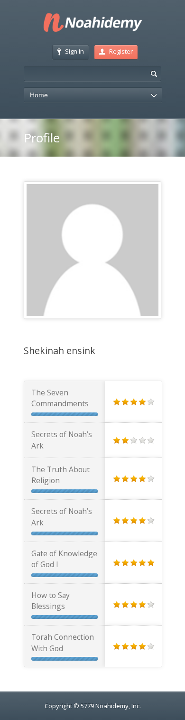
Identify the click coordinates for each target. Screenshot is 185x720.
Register (121, 51)
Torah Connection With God (62, 642)
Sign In (74, 51)
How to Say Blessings (50, 600)
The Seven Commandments (60, 398)
